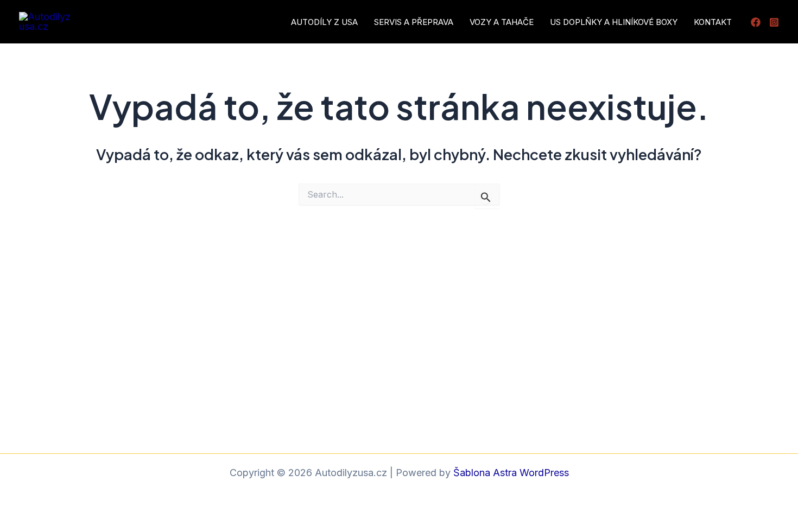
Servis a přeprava (413, 22)
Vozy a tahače (502, 22)
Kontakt (713, 22)
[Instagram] (774, 22)
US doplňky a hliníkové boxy (613, 22)
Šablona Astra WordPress (511, 472)
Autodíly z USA (324, 22)
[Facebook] (756, 22)
